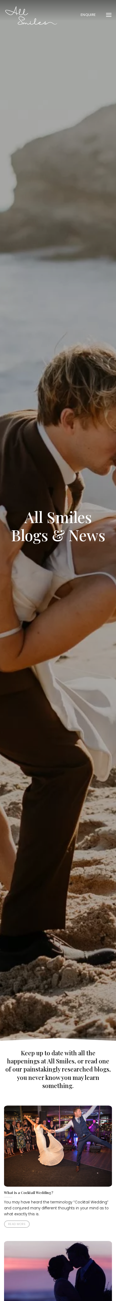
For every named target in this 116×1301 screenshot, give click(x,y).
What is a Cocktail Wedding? (28, 1192)
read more (17, 1224)
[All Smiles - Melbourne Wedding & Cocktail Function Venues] (31, 15)
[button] (108, 14)
